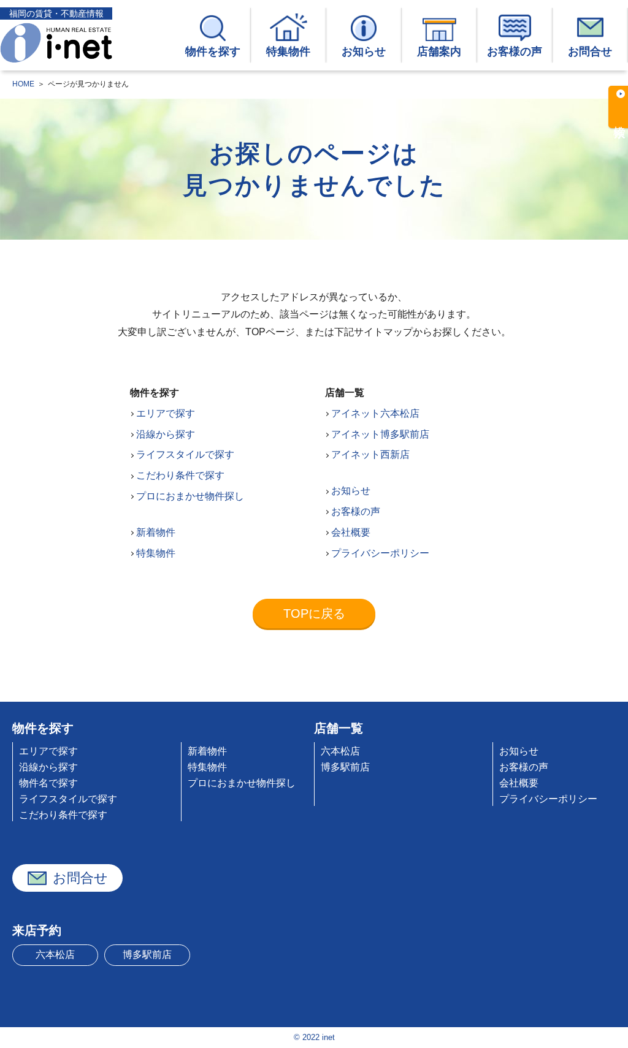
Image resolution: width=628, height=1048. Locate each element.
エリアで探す (165, 413)
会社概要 (350, 532)
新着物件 (155, 532)
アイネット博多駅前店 (380, 434)
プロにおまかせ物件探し (190, 496)
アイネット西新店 (370, 454)
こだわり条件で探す (180, 475)
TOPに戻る (314, 613)
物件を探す (212, 51)
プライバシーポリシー (380, 553)
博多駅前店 (345, 767)
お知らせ (364, 51)
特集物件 (288, 51)
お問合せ (590, 51)
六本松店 (340, 751)
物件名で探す (48, 783)
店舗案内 (439, 51)
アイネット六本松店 (375, 413)
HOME (23, 84)
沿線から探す (165, 434)
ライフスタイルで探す (185, 454)
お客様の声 (514, 51)
